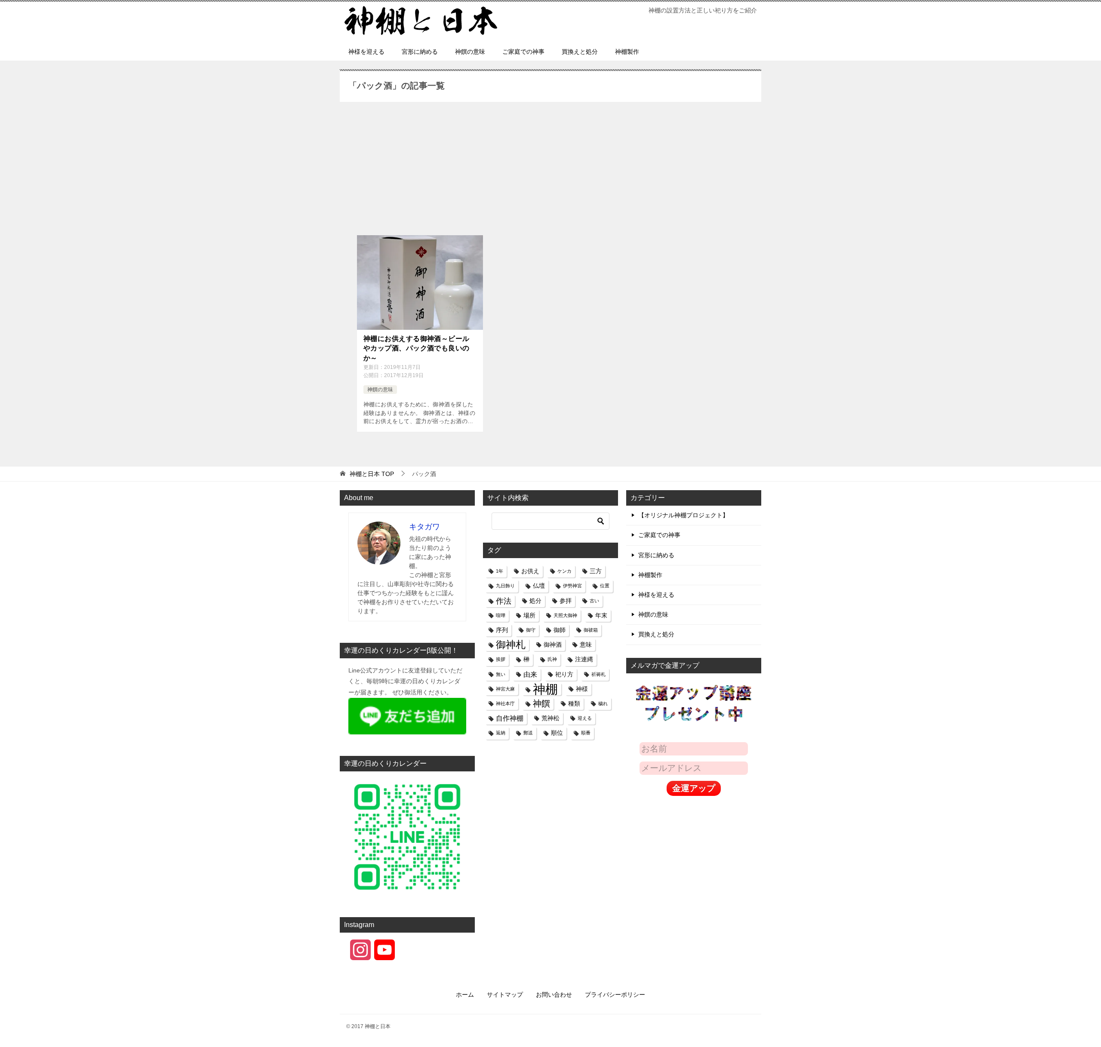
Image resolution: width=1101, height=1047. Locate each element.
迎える (585, 718)
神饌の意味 (470, 51)
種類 (574, 703)
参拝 (566, 600)
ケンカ (564, 571)
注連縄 (584, 659)
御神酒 (553, 644)
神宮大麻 (505, 688)
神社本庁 (505, 703)
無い (500, 674)
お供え (530, 571)
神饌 (541, 703)
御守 (530, 629)
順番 (585, 732)
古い (594, 600)
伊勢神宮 (572, 585)
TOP (372, 473)
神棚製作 (627, 51)
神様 (582, 688)
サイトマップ (505, 994)
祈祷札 (598, 674)
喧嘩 (500, 615)
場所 (529, 615)
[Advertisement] (550, 171)
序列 (502, 629)
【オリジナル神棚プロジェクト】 (683, 515)
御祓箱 (591, 629)
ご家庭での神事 (523, 51)
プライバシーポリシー (615, 994)
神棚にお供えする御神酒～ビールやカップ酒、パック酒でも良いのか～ (416, 348)
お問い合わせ (554, 994)
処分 (535, 600)
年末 (601, 615)
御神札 (511, 644)
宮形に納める (420, 51)
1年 (499, 571)
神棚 (545, 689)
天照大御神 (565, 615)
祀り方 (564, 674)
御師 (560, 629)
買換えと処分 (580, 51)
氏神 (552, 659)
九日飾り (505, 585)
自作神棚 (509, 718)
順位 (557, 732)
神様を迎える (366, 51)
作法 (503, 600)
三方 (596, 571)
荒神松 (550, 718)
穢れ (603, 703)
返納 (500, 732)
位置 (604, 585)
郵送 (528, 732)
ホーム (465, 994)
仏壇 (539, 585)
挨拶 (500, 659)
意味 (586, 644)
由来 (530, 674)
